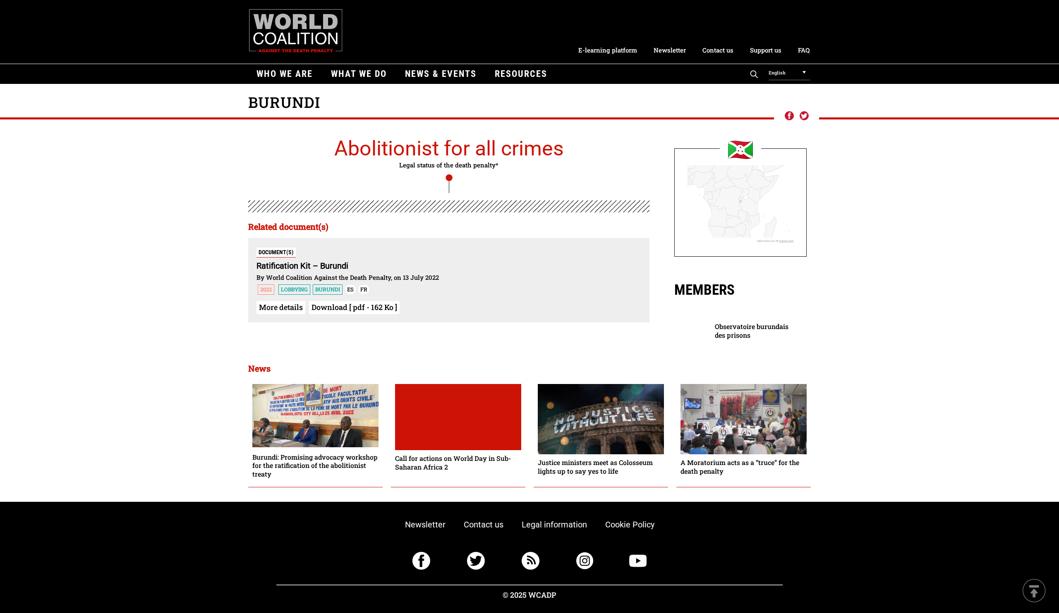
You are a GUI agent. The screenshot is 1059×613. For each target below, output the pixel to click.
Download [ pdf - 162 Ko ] (354, 307)
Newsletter (670, 50)
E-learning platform (607, 50)
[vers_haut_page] (1034, 591)
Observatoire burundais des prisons (751, 330)
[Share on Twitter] (804, 116)
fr (363, 289)
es (350, 289)
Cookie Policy (629, 525)
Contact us (717, 50)
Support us (765, 50)
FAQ (804, 50)
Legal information (554, 525)
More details (281, 307)
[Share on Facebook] (788, 116)
